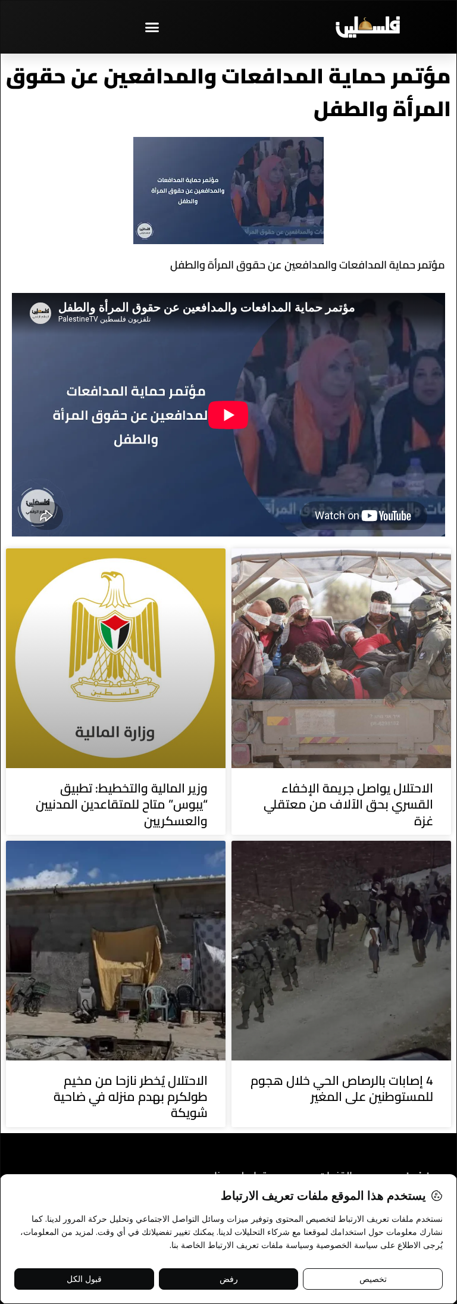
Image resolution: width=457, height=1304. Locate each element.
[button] (152, 26)
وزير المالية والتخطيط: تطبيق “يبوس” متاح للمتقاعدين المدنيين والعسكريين (122, 804)
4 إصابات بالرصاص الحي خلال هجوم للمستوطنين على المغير (342, 1088)
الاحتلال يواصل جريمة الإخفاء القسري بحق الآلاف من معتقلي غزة (348, 804)
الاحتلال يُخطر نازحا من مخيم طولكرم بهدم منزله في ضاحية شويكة (131, 1097)
